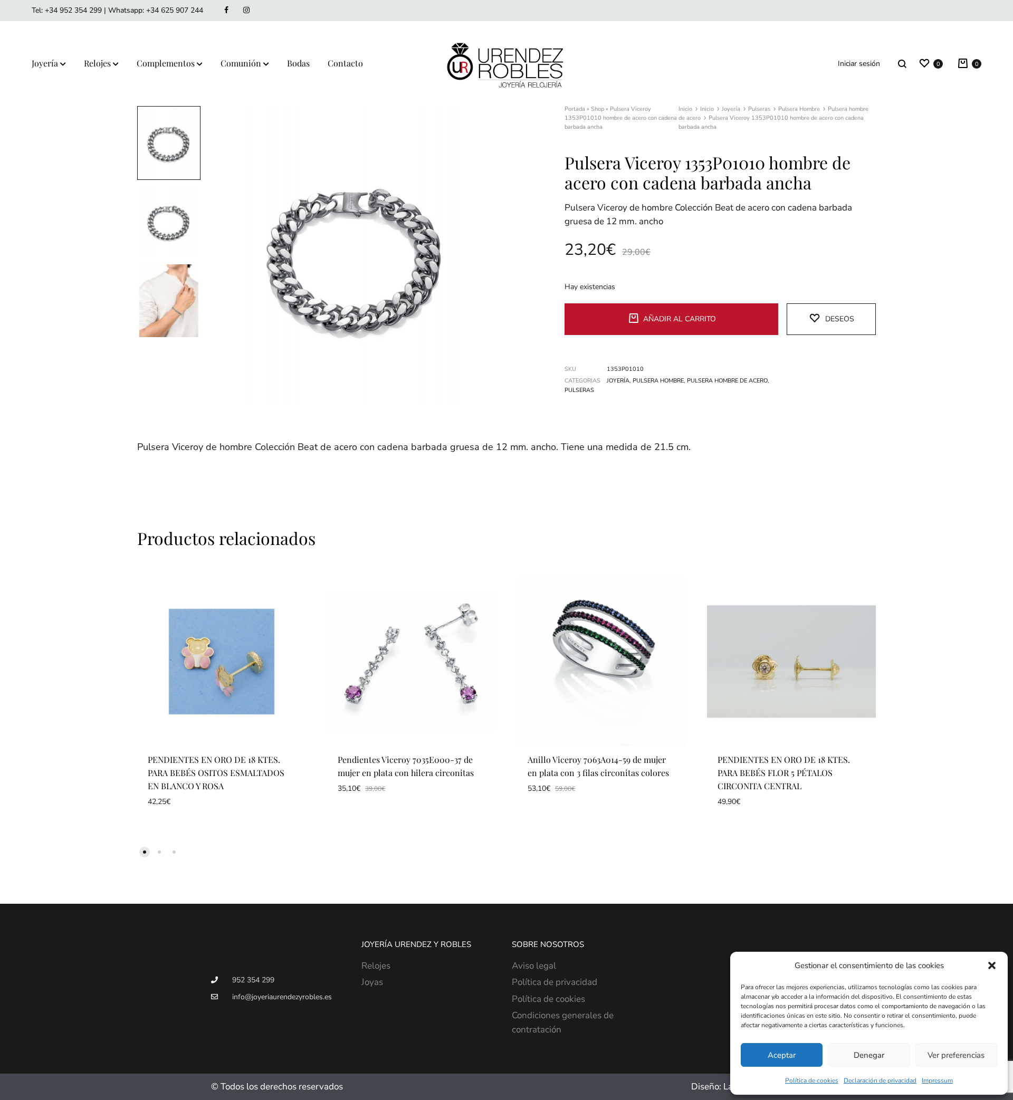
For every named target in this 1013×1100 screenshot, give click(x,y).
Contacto (345, 63)
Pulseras (759, 109)
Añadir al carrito (679, 319)
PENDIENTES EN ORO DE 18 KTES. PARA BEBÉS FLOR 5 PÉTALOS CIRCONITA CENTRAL (784, 772)
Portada (575, 109)
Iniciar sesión (859, 64)
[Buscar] (902, 63)
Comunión (241, 63)
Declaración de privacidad (880, 1080)
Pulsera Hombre (799, 109)
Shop (597, 109)
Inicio (685, 109)
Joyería (45, 63)
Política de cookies (811, 1080)
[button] (992, 965)
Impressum (937, 1080)
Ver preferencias (956, 1055)
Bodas (298, 63)
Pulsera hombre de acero (727, 381)
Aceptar (782, 1055)
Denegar (869, 1055)
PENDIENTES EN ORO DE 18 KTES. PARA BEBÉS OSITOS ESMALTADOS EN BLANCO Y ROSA (216, 772)
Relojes (97, 63)
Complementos (166, 63)
